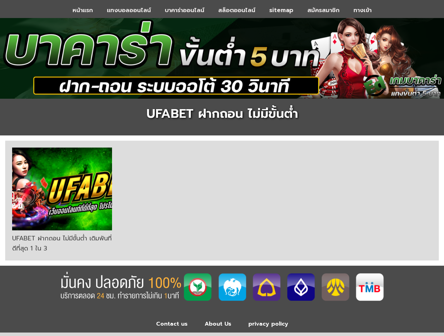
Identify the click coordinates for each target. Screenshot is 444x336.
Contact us (172, 324)
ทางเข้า (362, 10)
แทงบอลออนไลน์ (129, 10)
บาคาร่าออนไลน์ (184, 10)
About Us (218, 324)
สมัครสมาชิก (323, 10)
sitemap (281, 10)
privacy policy (268, 324)
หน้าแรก (82, 10)
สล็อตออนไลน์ (236, 10)
